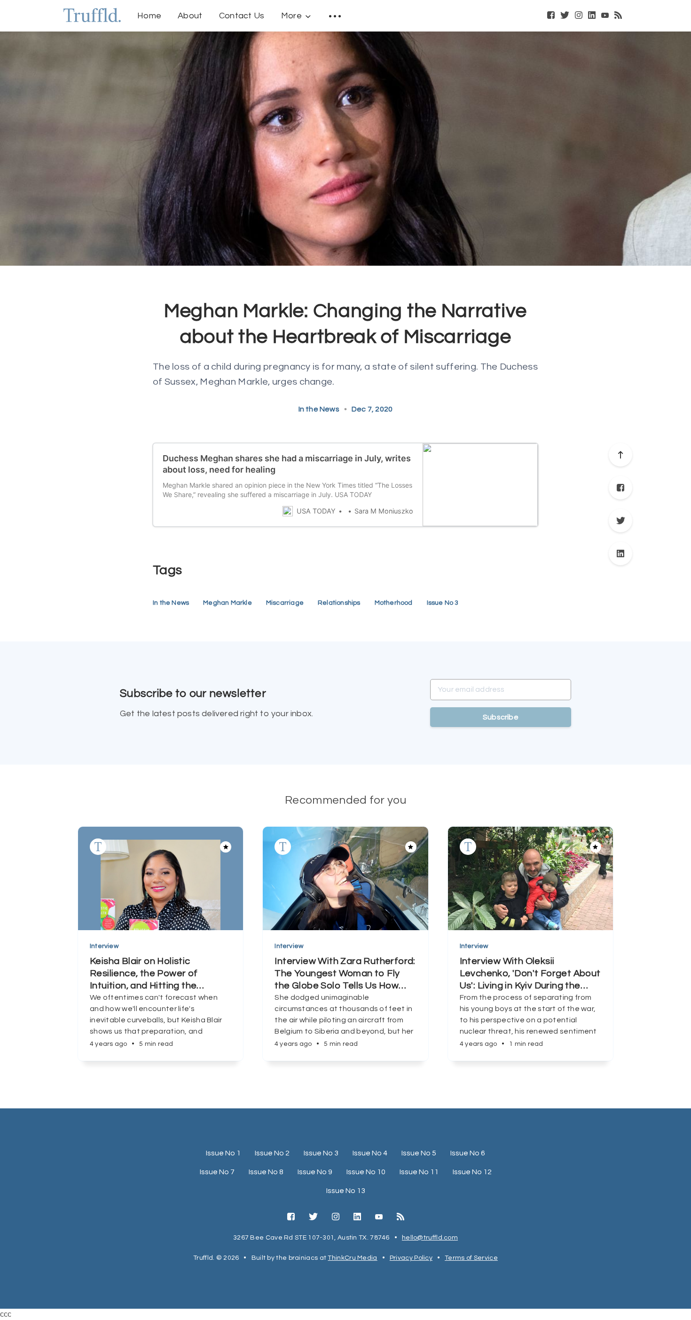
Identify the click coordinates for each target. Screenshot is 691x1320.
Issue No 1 (223, 1153)
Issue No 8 (266, 1172)
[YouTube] (605, 16)
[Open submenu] (334, 16)
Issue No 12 (472, 1172)
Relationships (339, 603)
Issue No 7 (217, 1172)
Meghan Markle (227, 603)
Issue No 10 (365, 1172)
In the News (318, 409)
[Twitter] (564, 16)
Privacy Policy (411, 1258)
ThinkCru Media (352, 1258)
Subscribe (500, 717)
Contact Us (242, 15)
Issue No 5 (418, 1153)
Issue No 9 (315, 1172)
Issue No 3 (443, 603)
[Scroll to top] (620, 454)
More (291, 15)
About (190, 15)
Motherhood (394, 603)
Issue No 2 (272, 1153)
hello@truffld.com (430, 1237)
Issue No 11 (419, 1172)
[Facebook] (551, 16)
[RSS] (618, 16)
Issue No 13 (345, 1190)
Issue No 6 (467, 1153)
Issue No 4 (370, 1153)
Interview (104, 946)
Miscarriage (285, 603)
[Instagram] (578, 16)
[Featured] (225, 847)
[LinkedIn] (592, 16)
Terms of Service (471, 1258)
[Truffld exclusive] (98, 846)
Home (149, 15)
